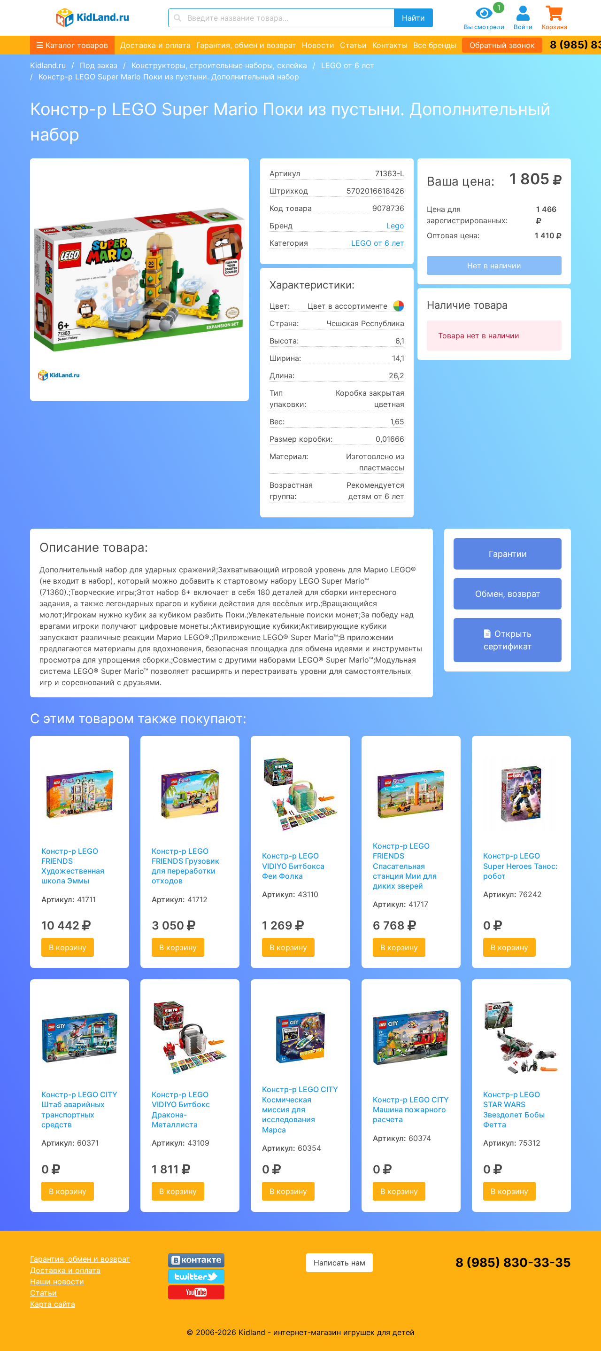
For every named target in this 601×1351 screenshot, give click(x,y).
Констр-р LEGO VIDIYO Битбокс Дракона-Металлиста (181, 1109)
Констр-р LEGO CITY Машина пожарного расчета (411, 1110)
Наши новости (57, 1281)
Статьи (353, 45)
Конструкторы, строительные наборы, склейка (219, 65)
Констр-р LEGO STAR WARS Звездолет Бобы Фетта (514, 1109)
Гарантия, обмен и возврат (246, 45)
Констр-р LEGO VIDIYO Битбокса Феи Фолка (293, 866)
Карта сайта (52, 1304)
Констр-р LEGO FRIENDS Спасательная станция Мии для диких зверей (405, 865)
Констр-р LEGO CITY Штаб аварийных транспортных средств (79, 1109)
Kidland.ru (48, 65)
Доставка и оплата (155, 45)
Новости (318, 45)
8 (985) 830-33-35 (513, 1262)
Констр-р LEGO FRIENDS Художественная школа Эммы (72, 866)
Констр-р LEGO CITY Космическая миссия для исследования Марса (300, 1109)
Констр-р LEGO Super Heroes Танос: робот (520, 866)
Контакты (390, 45)
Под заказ (98, 65)
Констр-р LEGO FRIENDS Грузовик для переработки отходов (185, 866)
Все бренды (434, 45)
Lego (395, 225)
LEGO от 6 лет (347, 65)
